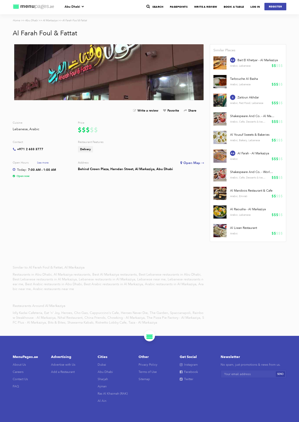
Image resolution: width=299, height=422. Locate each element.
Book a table (234, 7)
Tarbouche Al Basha (244, 79)
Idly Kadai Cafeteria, (28, 313)
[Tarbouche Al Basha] (220, 81)
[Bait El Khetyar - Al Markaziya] (220, 62)
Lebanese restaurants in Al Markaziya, (108, 279)
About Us (19, 365)
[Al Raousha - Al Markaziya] (220, 212)
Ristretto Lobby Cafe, (111, 322)
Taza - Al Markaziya (142, 322)
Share (192, 111)
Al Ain (102, 401)
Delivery (85, 149)
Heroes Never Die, (135, 313)
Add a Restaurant (63, 372)
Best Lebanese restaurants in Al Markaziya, (46, 279)
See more (43, 162)
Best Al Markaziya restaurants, (115, 274)
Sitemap (144, 379)
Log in (255, 7)
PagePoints (179, 7)
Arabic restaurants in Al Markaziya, (171, 284)
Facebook (191, 372)
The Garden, (159, 313)
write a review (205, 7)
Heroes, (67, 313)
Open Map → (193, 163)
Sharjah (103, 379)
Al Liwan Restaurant (243, 228)
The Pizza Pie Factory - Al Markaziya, (174, 317)
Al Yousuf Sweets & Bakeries (249, 135)
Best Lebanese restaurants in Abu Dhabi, (170, 274)
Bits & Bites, (57, 322)
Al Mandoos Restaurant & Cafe (251, 191)
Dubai (102, 365)
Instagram (191, 365)
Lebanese (20, 129)
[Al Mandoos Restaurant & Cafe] (220, 193)
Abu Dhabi (72, 7)
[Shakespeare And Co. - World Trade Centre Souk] (220, 174)
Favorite (173, 111)
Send (280, 374)
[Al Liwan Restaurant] (220, 230)
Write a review (147, 111)
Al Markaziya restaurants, (73, 274)
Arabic (34, 129)
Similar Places (224, 50)
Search (157, 7)
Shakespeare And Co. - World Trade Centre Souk (252, 172)
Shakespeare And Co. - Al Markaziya (252, 116)
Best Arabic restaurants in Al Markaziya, (114, 284)
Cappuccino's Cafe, (105, 313)
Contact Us (20, 379)
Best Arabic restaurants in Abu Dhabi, (54, 284)
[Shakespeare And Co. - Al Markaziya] (220, 118)
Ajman (102, 386)
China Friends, (95, 317)
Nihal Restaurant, (70, 317)
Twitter (188, 379)
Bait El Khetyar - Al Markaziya (257, 60)
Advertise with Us (63, 365)
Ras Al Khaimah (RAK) (113, 394)
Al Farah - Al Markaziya (253, 153)
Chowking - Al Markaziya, (126, 317)
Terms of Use (148, 372)
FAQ (16, 386)
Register (275, 6)
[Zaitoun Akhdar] (220, 100)
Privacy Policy (148, 365)
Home (16, 20)
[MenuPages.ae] (33, 7)
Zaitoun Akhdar (248, 97)
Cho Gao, (81, 313)
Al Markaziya (50, 20)
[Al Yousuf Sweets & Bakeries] (220, 137)
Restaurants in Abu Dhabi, (33, 274)
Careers (18, 372)
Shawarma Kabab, (80, 322)
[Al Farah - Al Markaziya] (220, 156)
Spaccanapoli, (181, 313)
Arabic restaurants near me (53, 289)
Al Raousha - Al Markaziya (248, 209)
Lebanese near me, (152, 279)
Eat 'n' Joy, (52, 313)
